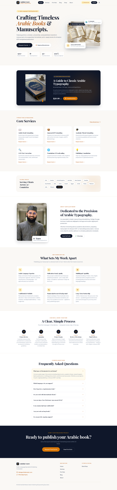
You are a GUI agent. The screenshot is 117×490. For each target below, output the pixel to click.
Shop (65, 2)
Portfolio (54, 2)
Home (41, 2)
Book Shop (85, 466)
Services (47, 2)
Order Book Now (71, 98)
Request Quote (23, 45)
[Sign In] (99, 2)
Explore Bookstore (43, 45)
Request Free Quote (51, 449)
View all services (94, 122)
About (71, 2)
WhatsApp (80, 236)
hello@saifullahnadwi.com (25, 472)
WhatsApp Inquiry (23, 474)
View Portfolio (67, 449)
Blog (60, 2)
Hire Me (94, 2)
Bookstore (86, 2)
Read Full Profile (66, 236)
